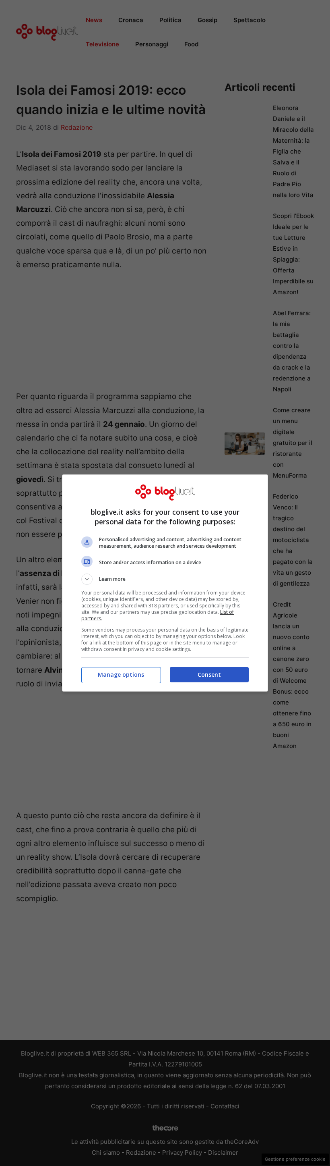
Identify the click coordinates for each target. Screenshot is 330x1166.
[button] (165, 579)
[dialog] (165, 583)
